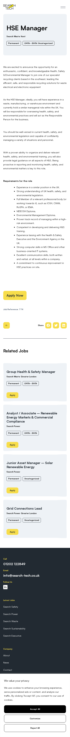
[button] (63, 7)
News (6, 662)
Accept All (35, 709)
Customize (35, 718)
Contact (7, 669)
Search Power (13, 426)
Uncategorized (31, 478)
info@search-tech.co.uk (21, 575)
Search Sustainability (14, 628)
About (6, 655)
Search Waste (13, 376)
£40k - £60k (30, 383)
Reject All (35, 728)
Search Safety (10, 606)
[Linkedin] (5, 587)
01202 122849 (14, 564)
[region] (35, 705)
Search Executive (12, 635)
